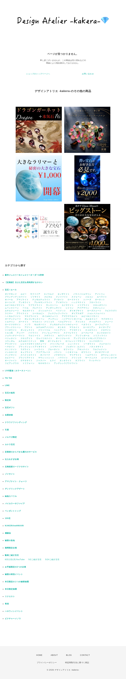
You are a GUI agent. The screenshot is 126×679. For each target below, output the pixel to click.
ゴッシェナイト (45, 311)
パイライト (33, 333)
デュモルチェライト (41, 300)
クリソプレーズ (57, 344)
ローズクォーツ (94, 311)
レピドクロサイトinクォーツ (33, 344)
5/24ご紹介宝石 (52, 559)
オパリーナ (45, 355)
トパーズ (87, 300)
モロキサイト (44, 363)
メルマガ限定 (11, 437)
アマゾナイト (23, 300)
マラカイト (74, 327)
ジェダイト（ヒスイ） (76, 347)
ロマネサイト (27, 360)
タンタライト (66, 360)
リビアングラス (12, 363)
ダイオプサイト (77, 311)
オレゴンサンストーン (35, 319)
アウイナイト (23, 313)
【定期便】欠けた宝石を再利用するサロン (24, 282)
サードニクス (91, 358)
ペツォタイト (11, 338)
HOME (39, 655)
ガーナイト (24, 322)
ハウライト (63, 358)
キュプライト (27, 352)
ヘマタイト (10, 347)
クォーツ (109, 322)
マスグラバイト (32, 316)
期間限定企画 (11, 548)
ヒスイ (53, 360)
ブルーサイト (54, 349)
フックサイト (11, 355)
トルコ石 (9, 333)
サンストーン (52, 305)
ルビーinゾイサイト (90, 316)
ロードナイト (74, 300)
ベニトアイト (60, 330)
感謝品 (8, 533)
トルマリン (10, 322)
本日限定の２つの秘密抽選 (17, 582)
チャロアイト (95, 322)
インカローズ (11, 352)
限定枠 (8, 400)
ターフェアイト (102, 324)
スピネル (48, 297)
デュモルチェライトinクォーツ (64, 324)
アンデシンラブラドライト (66, 363)
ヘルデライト (91, 355)
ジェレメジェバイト (96, 313)
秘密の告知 (10, 540)
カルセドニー (92, 319)
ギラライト (86, 352)
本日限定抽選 (11, 589)
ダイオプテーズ (102, 352)
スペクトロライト (29, 355)
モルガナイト (29, 311)
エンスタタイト (104, 333)
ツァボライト (11, 330)
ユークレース (87, 333)
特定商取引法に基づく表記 (77, 662)
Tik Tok (8, 378)
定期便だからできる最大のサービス (21, 452)
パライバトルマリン (82, 294)
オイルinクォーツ (50, 316)
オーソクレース (63, 338)
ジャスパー (41, 360)
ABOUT (54, 655)
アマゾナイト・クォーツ (16, 481)
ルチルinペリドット (27, 341)
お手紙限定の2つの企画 (15, 567)
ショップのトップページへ (38, 74)
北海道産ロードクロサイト (17, 467)
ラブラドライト (35, 305)
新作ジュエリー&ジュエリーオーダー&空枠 (24, 275)
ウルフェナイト (100, 349)
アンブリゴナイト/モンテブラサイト (90, 338)
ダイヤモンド (11, 294)
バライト (58, 352)
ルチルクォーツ (12, 311)
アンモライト (25, 302)
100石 (8, 518)
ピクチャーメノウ (13, 618)
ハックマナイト (79, 302)
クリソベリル (44, 330)
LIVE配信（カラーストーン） (18, 371)
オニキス (62, 327)
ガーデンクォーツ (13, 319)
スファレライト (71, 333)
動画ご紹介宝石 (12, 555)
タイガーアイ (105, 327)
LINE (7, 385)
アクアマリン (83, 308)
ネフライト (80, 360)
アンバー (21, 333)
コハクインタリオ (109, 358)
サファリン (69, 349)
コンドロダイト (96, 341)
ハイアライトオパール (72, 319)
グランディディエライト (16, 297)
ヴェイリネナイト (44, 338)
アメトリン (100, 294)
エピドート (10, 358)
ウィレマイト (95, 360)
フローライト (95, 302)
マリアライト (76, 355)
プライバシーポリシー (47, 662)
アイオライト (62, 302)
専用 (7, 604)
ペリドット (61, 311)
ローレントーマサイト (75, 341)
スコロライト (91, 330)
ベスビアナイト (65, 322)
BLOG (69, 655)
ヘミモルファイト (13, 316)
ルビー (24, 294)
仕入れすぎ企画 (12, 459)
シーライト (39, 349)
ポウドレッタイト (109, 355)
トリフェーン (29, 363)
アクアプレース (43, 352)
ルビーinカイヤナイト (15, 305)
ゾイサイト (36, 297)
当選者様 (9, 415)
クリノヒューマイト (51, 333)
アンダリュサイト (54, 308)
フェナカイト (105, 344)
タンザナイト (64, 294)
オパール (9, 300)
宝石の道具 (10, 393)
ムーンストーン (12, 308)
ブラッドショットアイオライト (33, 347)
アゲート (29, 327)
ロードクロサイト (13, 324)
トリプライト (83, 305)
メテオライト (60, 355)
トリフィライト (100, 336)
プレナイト (37, 308)
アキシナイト (83, 349)
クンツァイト (62, 297)
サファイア (35, 294)
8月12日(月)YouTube (15, 559)
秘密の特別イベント (14, 574)
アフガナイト (76, 330)
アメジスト (81, 322)
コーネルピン (38, 313)
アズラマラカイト (70, 316)
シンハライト (74, 344)
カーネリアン (89, 327)
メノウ (28, 324)
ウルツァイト (35, 336)
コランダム (10, 341)
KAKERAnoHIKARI (14, 526)
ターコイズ (10, 302)
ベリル (26, 308)
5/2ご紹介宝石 (34, 559)
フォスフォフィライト (58, 313)
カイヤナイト (68, 305)
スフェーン (77, 297)
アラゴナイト (11, 344)
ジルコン (89, 297)
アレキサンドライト (43, 302)
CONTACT (85, 655)
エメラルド (49, 294)
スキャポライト (100, 305)
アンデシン (53, 319)
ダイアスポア (78, 313)
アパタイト (59, 300)
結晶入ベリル (11, 496)
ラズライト (26, 349)
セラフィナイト (65, 336)
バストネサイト (97, 347)
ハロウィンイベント (14, 611)
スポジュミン (99, 308)
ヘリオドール (72, 352)
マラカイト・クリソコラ (43, 322)
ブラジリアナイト (27, 358)
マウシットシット (46, 358)
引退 (7, 430)
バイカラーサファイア (15, 503)
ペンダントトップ (13, 511)
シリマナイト (56, 347)
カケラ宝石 (10, 444)
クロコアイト (27, 338)
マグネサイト (107, 319)
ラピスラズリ (111, 311)
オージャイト (11, 360)
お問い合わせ (88, 74)
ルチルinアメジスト (45, 327)
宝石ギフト (10, 407)
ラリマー (9, 313)
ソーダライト (89, 344)
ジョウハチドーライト (15, 336)
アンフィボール (83, 336)
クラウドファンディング (16, 422)
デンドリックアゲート (15, 489)
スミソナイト (11, 349)
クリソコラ (77, 358)
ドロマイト (106, 330)
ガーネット (100, 300)
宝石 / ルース (11, 290)
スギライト (49, 336)
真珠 (42, 341)
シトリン (70, 308)
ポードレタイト (55, 341)
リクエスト (10, 596)
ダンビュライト (28, 330)
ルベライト (102, 297)
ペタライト (86, 324)
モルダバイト (40, 324)
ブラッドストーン (13, 327)
